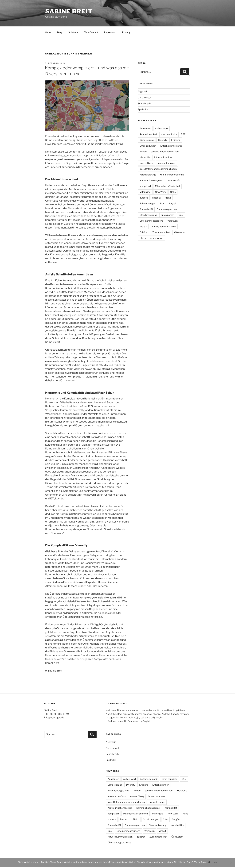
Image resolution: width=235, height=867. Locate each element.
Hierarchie (145, 157)
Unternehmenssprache (151, 220)
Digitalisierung (147, 140)
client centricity (169, 134)
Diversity (162, 140)
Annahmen (145, 128)
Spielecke (143, 109)
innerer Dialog (147, 163)
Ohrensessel (144, 97)
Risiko (168, 197)
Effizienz (175, 140)
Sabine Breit (69, 11)
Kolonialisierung (148, 174)
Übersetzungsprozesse (151, 238)
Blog (59, 32)
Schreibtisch (144, 103)
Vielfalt (143, 226)
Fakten (143, 151)
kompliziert (145, 186)
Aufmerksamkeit (148, 134)
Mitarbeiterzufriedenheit (167, 186)
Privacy (126, 32)
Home (48, 32)
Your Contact (91, 32)
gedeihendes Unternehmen (165, 151)
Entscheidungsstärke (171, 145)
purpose (144, 197)
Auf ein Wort (161, 128)
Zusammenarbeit (161, 232)
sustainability (167, 215)
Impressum (110, 32)
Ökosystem (180, 232)
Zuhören (144, 232)
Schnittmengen (147, 203)
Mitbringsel (145, 192)
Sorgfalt (172, 203)
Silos (162, 203)
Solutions (73, 32)
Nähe (173, 192)
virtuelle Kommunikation (163, 226)
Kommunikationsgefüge (172, 174)
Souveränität (146, 209)
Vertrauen (172, 220)
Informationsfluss (163, 157)
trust (181, 215)
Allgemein (143, 91)
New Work (160, 192)
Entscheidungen (148, 145)
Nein (215, 862)
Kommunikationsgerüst (152, 180)
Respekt (156, 197)
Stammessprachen (167, 209)
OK (209, 862)
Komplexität (174, 180)
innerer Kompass (166, 163)
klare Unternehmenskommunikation (158, 168)
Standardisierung (148, 215)
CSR (183, 134)
